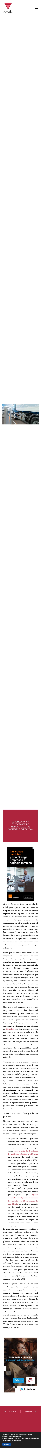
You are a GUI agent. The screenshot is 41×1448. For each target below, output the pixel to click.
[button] (36, 7)
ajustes (18, 1440)
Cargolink (9, 1029)
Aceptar (6, 1444)
